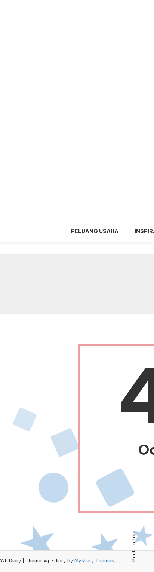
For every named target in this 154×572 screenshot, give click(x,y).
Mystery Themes (94, 560)
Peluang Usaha (94, 231)
